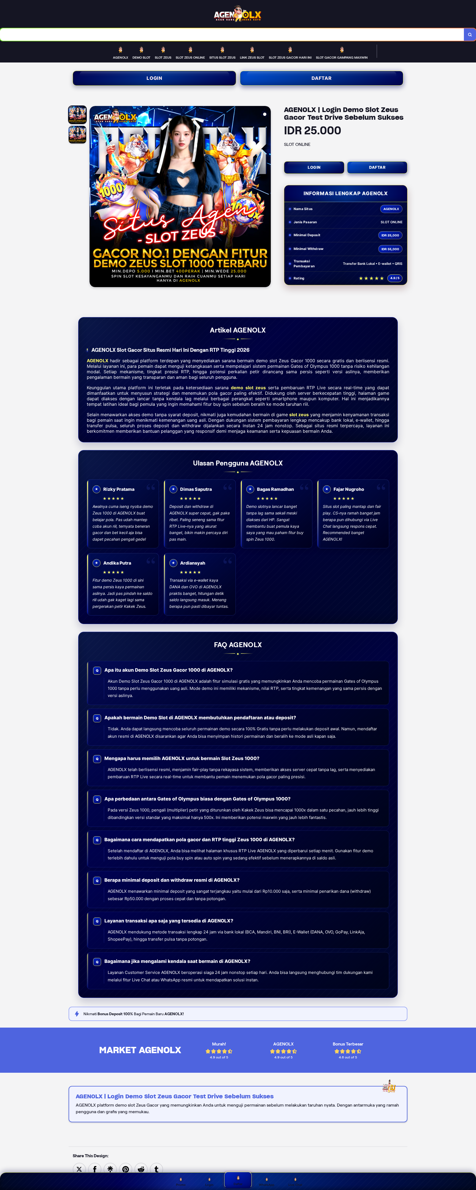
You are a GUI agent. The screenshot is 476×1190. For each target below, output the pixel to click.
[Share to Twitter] (79, 1169)
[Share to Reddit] (141, 1169)
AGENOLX (97, 360)
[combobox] (232, 34)
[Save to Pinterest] (125, 1169)
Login (154, 78)
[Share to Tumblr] (156, 1169)
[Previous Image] (94, 197)
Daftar (322, 78)
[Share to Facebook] (94, 1169)
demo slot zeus (248, 387)
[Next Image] (266, 197)
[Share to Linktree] (110, 1169)
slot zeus (299, 414)
